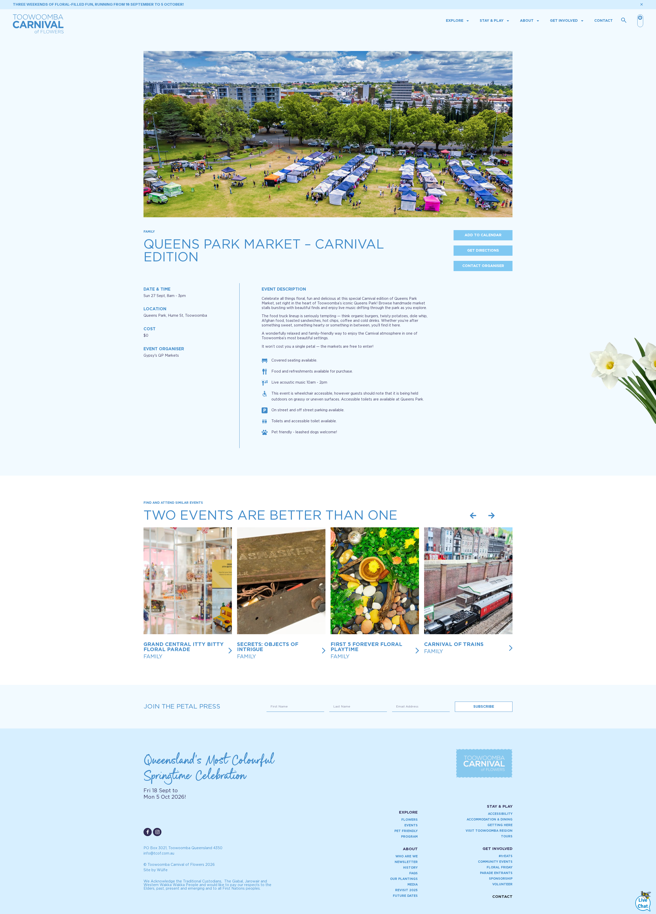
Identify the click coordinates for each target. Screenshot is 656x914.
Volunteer (502, 884)
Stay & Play (492, 21)
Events (411, 825)
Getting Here (499, 825)
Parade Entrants (496, 873)
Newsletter (406, 862)
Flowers (409, 819)
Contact (603, 21)
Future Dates (405, 895)
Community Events (495, 861)
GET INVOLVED (497, 849)
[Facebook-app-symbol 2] (148, 832)
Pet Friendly (406, 831)
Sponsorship (500, 878)
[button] (473, 515)
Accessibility (500, 813)
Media (412, 884)
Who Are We (406, 856)
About (527, 21)
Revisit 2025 (406, 890)
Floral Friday (499, 867)
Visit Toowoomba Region (489, 830)
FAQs (413, 873)
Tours (506, 836)
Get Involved (564, 21)
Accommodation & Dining (489, 819)
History (410, 867)
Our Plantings (404, 878)
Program (409, 836)
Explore (454, 21)
